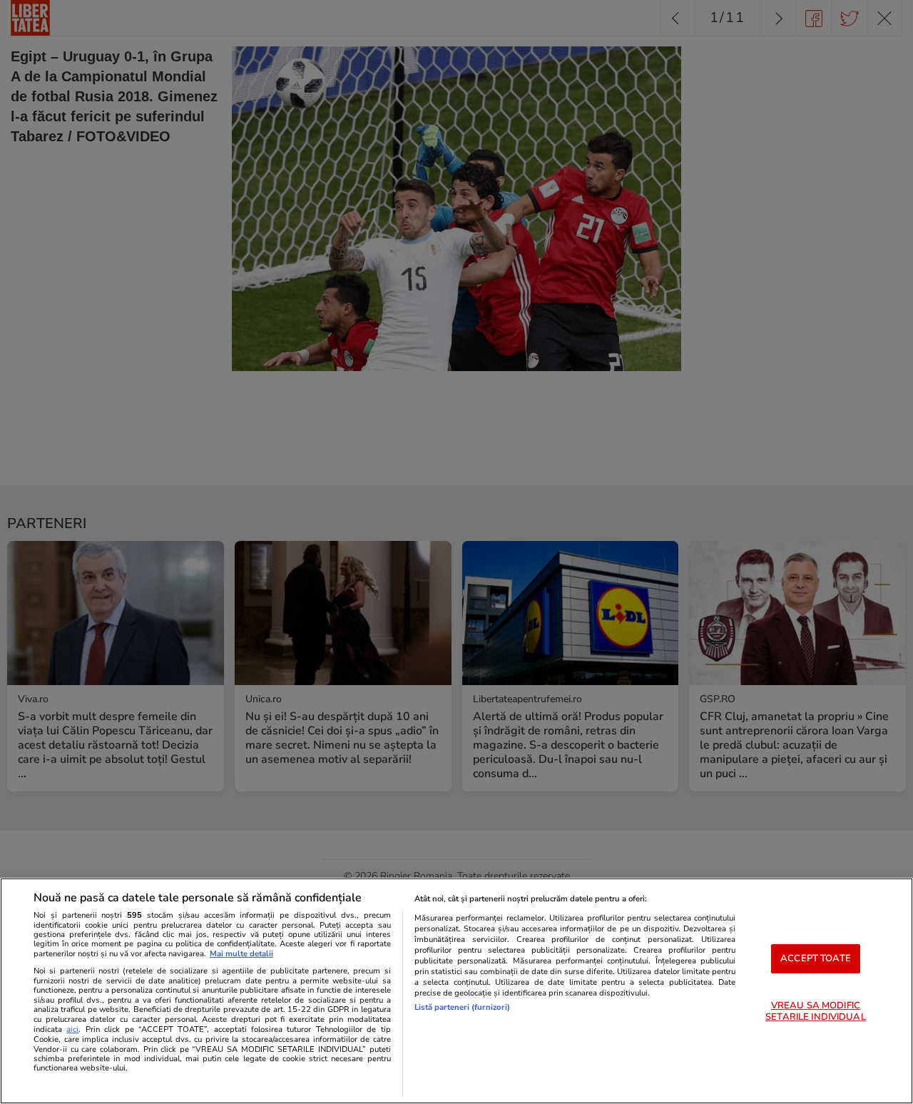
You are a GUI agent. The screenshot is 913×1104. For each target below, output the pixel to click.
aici (72, 1029)
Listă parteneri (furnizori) (462, 1007)
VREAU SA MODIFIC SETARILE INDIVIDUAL (815, 1011)
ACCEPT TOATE (815, 958)
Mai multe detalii (241, 953)
